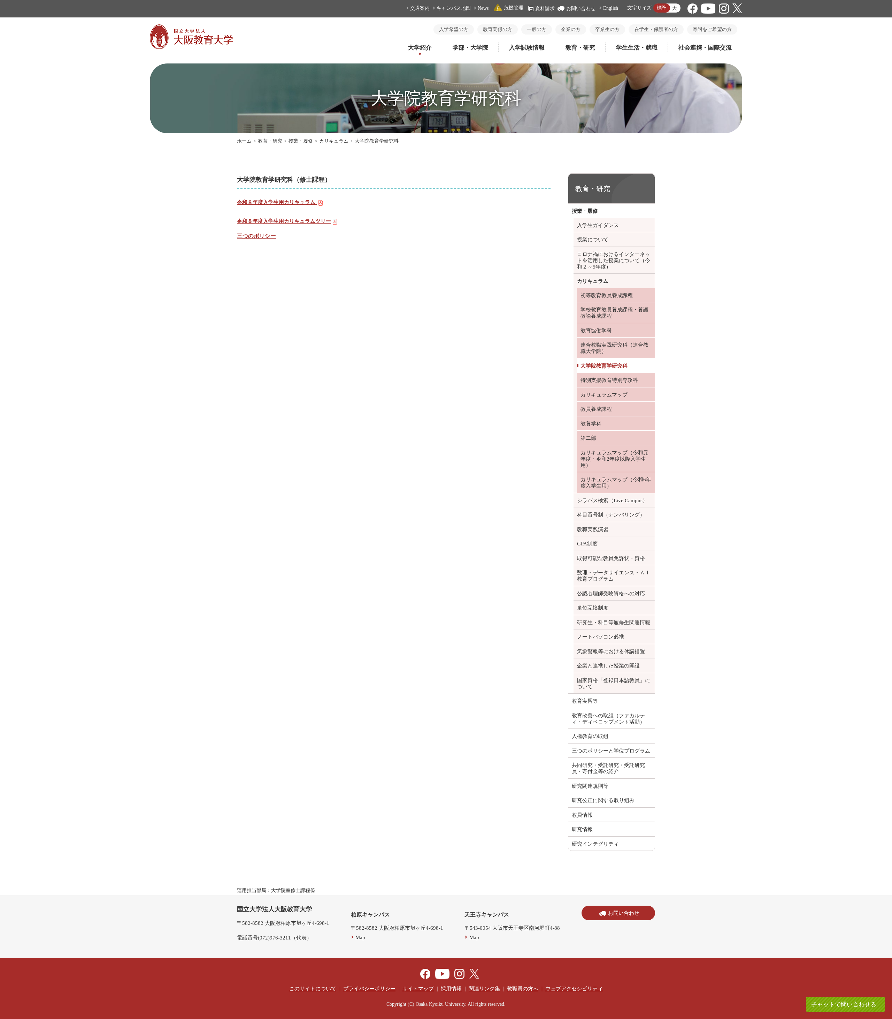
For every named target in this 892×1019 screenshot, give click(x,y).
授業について (592, 239)
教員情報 (582, 815)
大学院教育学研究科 (604, 366)
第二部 (588, 438)
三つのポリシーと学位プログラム (611, 751)
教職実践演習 (592, 529)
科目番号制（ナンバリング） (611, 515)
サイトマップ (418, 988)
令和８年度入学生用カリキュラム (277, 202)
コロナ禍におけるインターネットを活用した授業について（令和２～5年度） (613, 260)
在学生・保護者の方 (656, 29)
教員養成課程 (596, 409)
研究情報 (582, 829)
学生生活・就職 (637, 47)
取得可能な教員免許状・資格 (611, 558)
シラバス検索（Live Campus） (612, 500)
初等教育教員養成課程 (606, 295)
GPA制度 (587, 543)
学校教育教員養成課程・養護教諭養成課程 (614, 313)
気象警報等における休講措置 (611, 651)
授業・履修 (301, 141)
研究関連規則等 (590, 786)
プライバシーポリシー (369, 988)
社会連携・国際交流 (705, 47)
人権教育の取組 (590, 736)
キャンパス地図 (454, 8)
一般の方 (536, 29)
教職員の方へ (522, 988)
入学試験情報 (527, 47)
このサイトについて (312, 988)
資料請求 (545, 8)
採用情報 (451, 988)
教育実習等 (585, 701)
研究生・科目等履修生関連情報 (613, 622)
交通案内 (420, 8)
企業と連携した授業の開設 (608, 666)
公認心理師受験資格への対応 (611, 593)
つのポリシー (259, 236)
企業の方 (570, 29)
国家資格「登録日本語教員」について (613, 683)
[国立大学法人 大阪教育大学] (191, 47)
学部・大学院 (470, 47)
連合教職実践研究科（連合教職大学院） (614, 348)
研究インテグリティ (595, 844)
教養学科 (590, 424)
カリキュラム (333, 141)
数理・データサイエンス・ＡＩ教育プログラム (613, 576)
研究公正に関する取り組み (603, 800)
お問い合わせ (580, 8)
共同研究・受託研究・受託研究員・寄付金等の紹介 (608, 768)
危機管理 (513, 7)
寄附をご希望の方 (712, 29)
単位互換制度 (592, 608)
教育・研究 (580, 47)
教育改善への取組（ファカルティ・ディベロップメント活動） (608, 719)
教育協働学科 (596, 330)
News (483, 8)
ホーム (244, 141)
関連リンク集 (484, 988)
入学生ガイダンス (598, 225)
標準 (662, 7)
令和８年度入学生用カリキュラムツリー (284, 221)
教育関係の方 (497, 29)
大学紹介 (420, 47)
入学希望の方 (453, 29)
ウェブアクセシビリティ (574, 988)
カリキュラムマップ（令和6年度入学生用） (615, 483)
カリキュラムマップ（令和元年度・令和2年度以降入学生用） (614, 459)
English (610, 8)
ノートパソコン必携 (600, 637)
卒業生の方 (607, 29)
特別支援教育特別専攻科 (609, 380)
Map (360, 937)
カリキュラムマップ (604, 395)
